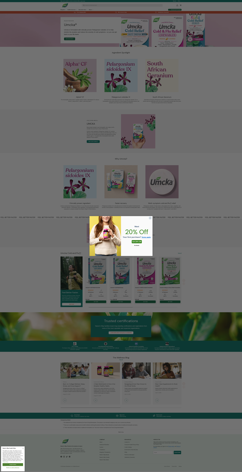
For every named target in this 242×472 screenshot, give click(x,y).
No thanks (136, 245)
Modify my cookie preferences (12, 467)
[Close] (23, 448)
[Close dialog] (150, 218)
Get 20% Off (136, 242)
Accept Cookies (13, 464)
